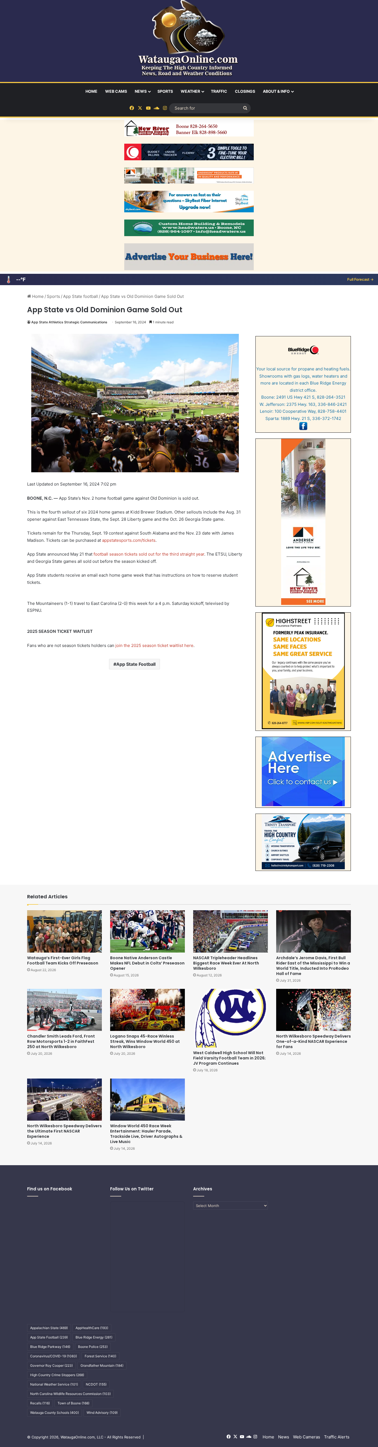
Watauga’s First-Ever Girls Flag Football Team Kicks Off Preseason (62, 960)
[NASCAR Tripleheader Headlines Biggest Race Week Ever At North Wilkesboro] (230, 931)
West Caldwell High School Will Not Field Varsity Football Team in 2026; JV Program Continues (229, 1058)
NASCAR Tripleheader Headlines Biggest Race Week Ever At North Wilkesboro (226, 963)
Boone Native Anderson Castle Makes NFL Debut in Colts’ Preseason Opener (147, 963)
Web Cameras (306, 1437)
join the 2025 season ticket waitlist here (154, 645)
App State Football (136, 664)
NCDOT (96, 1384)
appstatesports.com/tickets (129, 540)
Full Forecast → (360, 279)
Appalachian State (49, 1328)
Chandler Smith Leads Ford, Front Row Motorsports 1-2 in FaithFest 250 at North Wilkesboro (61, 1041)
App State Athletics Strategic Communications (69, 322)
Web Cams (116, 91)
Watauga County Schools (54, 1412)
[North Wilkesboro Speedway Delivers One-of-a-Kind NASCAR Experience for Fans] (313, 1010)
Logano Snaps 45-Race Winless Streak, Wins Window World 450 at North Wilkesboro (145, 1041)
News (141, 91)
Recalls (40, 1403)
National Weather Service (54, 1384)
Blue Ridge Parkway (50, 1347)
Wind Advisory (102, 1412)
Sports (165, 91)
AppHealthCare (92, 1328)
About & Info (276, 91)
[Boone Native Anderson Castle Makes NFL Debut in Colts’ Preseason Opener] (147, 931)
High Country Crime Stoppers (57, 1375)
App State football (80, 296)
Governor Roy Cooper (51, 1365)
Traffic (219, 91)
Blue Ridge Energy (94, 1337)
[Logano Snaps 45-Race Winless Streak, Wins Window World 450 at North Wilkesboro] (147, 1010)
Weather (190, 91)
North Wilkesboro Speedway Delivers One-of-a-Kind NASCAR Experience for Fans (313, 1041)
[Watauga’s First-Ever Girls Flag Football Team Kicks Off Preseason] (64, 931)
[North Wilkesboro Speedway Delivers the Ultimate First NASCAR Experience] (64, 1100)
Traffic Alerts (336, 1437)
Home (91, 91)
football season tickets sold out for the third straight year (149, 554)
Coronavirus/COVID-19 (53, 1356)
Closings (245, 91)
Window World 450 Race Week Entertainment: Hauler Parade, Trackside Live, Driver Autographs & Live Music (146, 1133)
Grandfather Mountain (102, 1365)
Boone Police (93, 1347)
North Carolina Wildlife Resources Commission (70, 1394)
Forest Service (100, 1356)
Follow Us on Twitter (132, 1189)
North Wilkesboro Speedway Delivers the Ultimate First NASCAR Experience (64, 1131)
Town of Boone (73, 1403)
